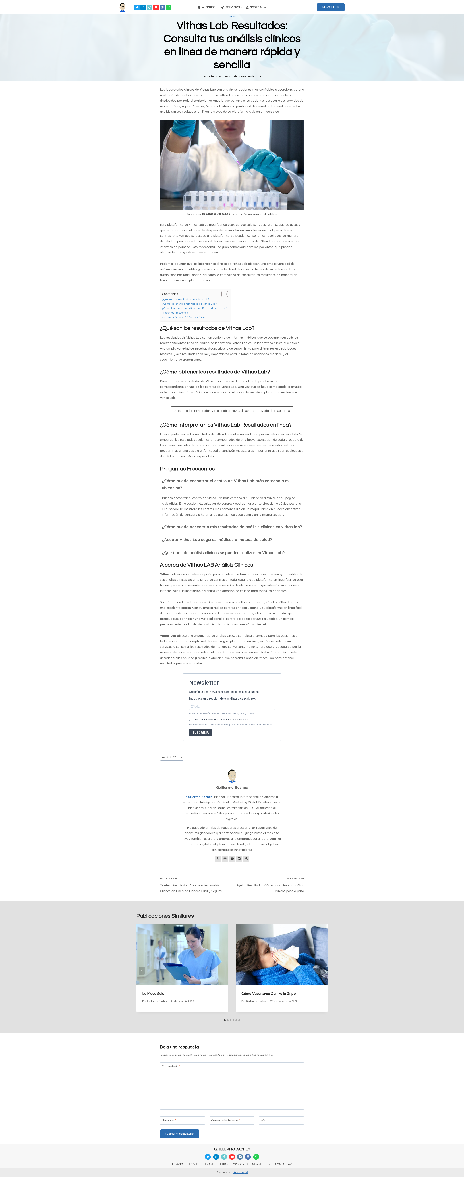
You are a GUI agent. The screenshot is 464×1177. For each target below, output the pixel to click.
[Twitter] (137, 7)
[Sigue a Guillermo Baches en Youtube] (232, 859)
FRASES (210, 1164)
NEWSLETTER (330, 7)
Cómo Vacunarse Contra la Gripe (268, 994)
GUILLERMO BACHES (232, 1149)
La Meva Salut (154, 994)
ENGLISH (194, 1164)
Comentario (171, 1066)
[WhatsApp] (169, 7)
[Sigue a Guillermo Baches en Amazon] (246, 859)
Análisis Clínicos (172, 757)
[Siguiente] (322, 971)
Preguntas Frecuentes (175, 312)
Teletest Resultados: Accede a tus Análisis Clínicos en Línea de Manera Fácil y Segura (191, 885)
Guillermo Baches (217, 76)
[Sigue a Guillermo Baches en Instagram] (225, 859)
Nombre (169, 1120)
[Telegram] (143, 7)
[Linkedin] (162, 7)
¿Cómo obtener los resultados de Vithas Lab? (189, 303)
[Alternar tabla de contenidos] (223, 294)
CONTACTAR (283, 1164)
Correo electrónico (225, 1120)
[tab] (232, 497)
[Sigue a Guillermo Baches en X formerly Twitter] (218, 859)
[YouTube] (156, 7)
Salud (232, 16)
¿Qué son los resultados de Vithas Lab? (185, 299)
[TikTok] (149, 7)
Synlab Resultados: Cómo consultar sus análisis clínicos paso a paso (270, 885)
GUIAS (224, 1164)
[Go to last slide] (142, 971)
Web (264, 1120)
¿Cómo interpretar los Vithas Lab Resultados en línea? (194, 308)
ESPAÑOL (178, 1164)
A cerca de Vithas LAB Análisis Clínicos (184, 316)
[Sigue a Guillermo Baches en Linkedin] (239, 859)
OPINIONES (240, 1164)
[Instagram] (240, 1157)
